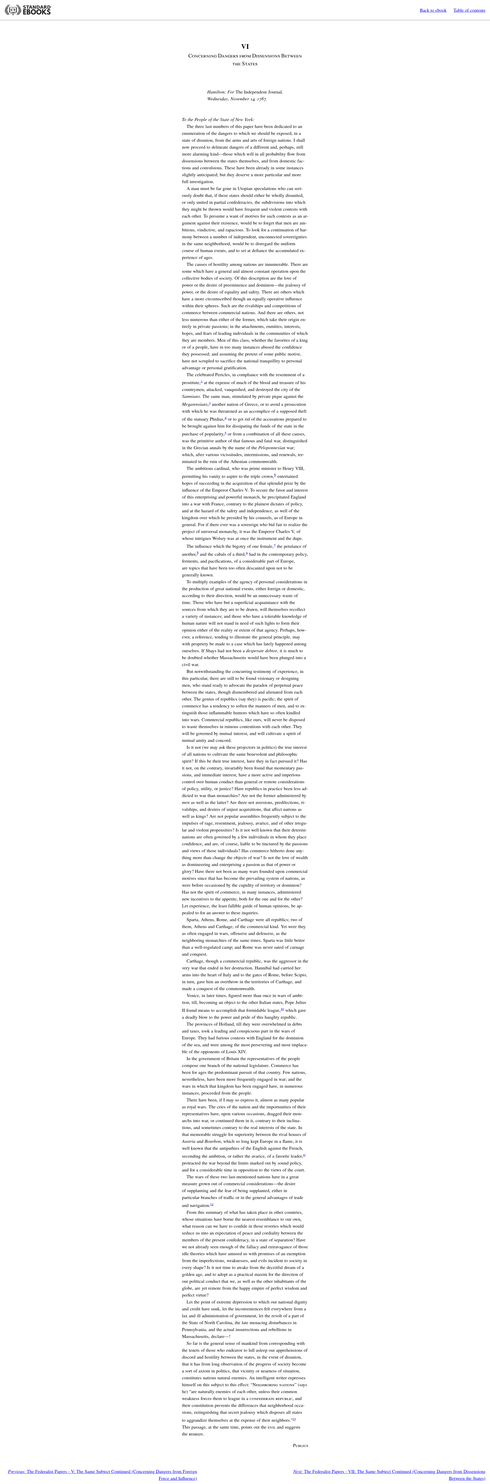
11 (304, 1154)
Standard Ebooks (28, 10)
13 (294, 1418)
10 (282, 1008)
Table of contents (469, 10)
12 (212, 1203)
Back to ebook (433, 10)
